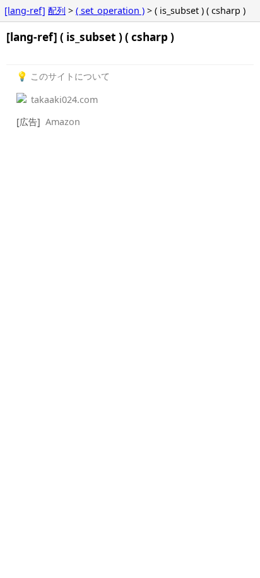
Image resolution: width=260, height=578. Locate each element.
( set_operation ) (110, 10)
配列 (57, 10)
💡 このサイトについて (63, 76)
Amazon (62, 122)
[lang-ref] (24, 10)
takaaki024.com (63, 99)
